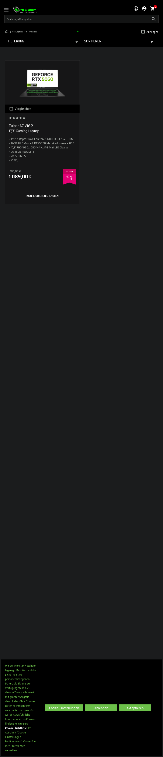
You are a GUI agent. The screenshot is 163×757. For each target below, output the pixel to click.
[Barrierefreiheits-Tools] (136, 8)
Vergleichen (23, 108)
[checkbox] (143, 32)
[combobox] (120, 41)
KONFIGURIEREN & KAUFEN (43, 195)
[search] (81, 19)
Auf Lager (152, 32)
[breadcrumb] (43, 31)
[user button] (144, 8)
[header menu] (8, 10)
